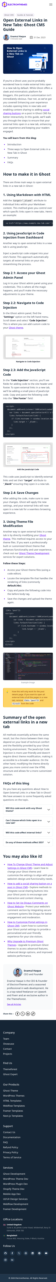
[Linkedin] (33, 1253)
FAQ (5, 1142)
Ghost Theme (10, 1090)
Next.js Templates (13, 1115)
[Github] (5, 1253)
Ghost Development (14, 1173)
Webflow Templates (14, 1105)
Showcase (8, 1043)
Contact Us (9, 1132)
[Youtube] (46, 1253)
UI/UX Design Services (15, 1199)
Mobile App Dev (12, 1193)
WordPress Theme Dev (15, 1178)
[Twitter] (19, 1253)
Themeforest (10, 1069)
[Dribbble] (26, 1253)
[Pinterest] (39, 1253)
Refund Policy (10, 1147)
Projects (7, 1053)
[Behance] (12, 1260)
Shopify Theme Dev (13, 1188)
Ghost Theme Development (34, 553)
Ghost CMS (9, 15)
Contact (7, 1048)
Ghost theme (16, 327)
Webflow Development (15, 1204)
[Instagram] (5, 1260)
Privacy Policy (10, 1152)
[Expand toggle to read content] (48, 809)
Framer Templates (13, 1110)
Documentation (11, 1137)
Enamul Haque (18, 36)
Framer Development (14, 1209)
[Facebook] (12, 1253)
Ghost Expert (10, 1074)
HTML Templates (12, 1100)
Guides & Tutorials (25, 15)
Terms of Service (12, 1157)
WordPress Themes (13, 1095)
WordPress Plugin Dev (15, 1183)
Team (6, 1038)
